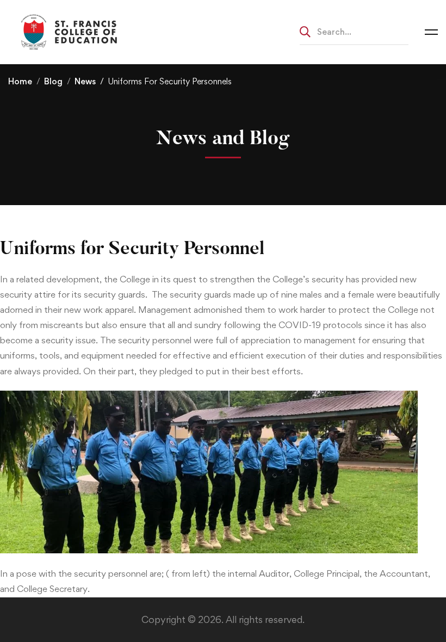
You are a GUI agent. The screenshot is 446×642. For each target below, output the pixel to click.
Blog (53, 81)
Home (20, 81)
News (85, 81)
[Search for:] (354, 31)
